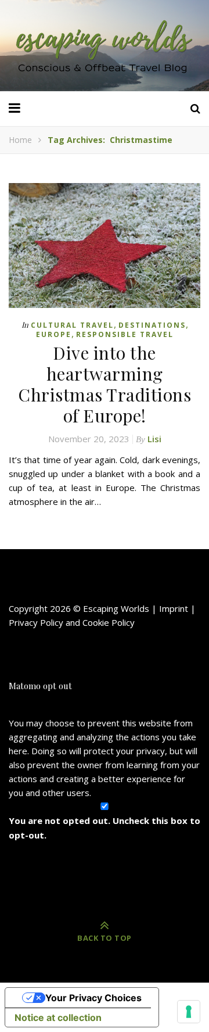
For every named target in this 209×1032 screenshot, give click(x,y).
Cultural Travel (72, 325)
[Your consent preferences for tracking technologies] (189, 1012)
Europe (53, 334)
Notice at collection (58, 1017)
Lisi (154, 439)
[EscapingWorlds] (104, 46)
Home (20, 139)
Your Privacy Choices (93, 998)
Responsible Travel (125, 334)
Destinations (152, 325)
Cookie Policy (108, 622)
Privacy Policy (36, 622)
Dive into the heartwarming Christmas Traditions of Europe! (104, 384)
